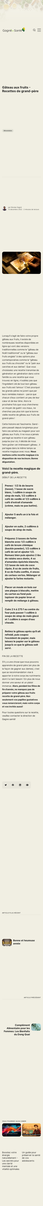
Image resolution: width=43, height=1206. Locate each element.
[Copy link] (27, 785)
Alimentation (8, 131)
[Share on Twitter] (5, 785)
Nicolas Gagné (16, 207)
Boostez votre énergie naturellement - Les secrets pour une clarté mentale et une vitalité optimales (10, 1160)
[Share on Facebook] (12, 785)
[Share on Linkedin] (20, 785)
